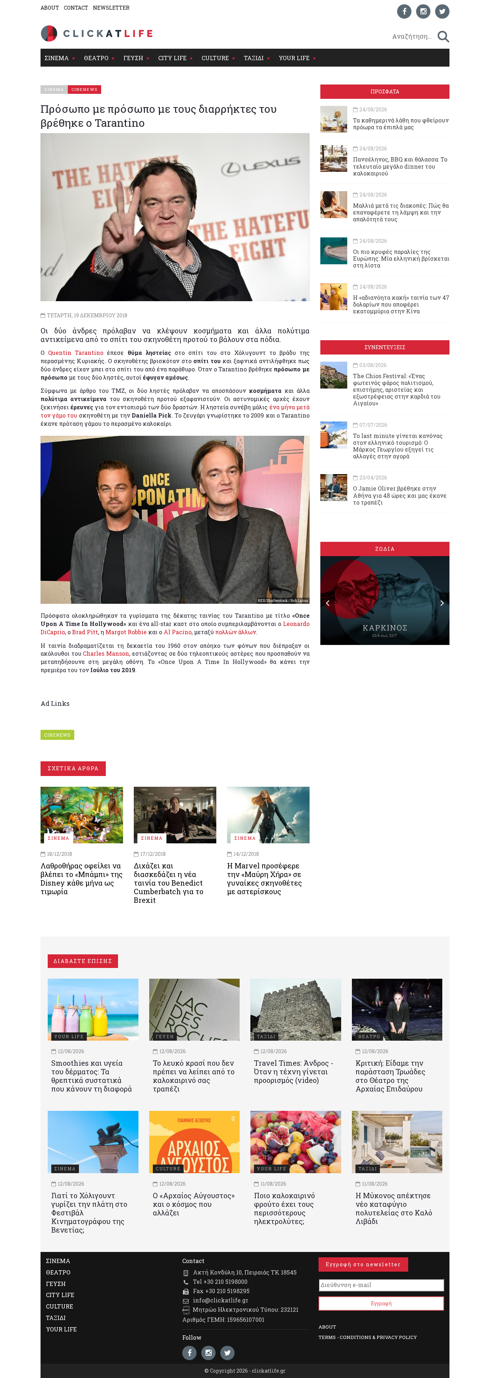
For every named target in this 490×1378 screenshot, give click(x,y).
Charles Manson (106, 653)
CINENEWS (57, 735)
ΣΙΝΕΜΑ (56, 58)
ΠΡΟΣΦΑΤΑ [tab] (385, 91)
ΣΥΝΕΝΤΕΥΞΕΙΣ (384, 347)
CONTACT (76, 7)
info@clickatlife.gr (220, 1300)
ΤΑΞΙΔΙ (254, 58)
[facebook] (404, 11)
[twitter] (442, 11)
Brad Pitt (85, 632)
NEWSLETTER (111, 7)
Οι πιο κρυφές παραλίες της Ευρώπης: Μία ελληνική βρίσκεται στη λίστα (401, 258)
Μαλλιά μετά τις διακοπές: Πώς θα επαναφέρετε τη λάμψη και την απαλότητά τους (401, 212)
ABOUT (50, 7)
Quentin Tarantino (75, 352)
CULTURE (215, 58)
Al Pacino (178, 632)
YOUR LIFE (294, 58)
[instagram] (423, 11)
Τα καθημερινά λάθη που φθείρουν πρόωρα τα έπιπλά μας (401, 123)
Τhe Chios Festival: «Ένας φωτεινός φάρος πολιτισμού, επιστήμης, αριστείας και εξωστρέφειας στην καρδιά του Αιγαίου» (396, 389)
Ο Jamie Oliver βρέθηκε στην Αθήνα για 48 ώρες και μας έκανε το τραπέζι (400, 495)
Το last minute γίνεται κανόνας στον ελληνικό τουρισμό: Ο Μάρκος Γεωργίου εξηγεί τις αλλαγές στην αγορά (398, 446)
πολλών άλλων (235, 632)
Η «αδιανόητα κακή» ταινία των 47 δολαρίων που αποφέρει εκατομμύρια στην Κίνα (401, 304)
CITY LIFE (172, 58)
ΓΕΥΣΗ (133, 58)
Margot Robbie (126, 632)
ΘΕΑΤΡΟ (96, 58)
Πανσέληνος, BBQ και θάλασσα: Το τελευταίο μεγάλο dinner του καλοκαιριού (400, 166)
